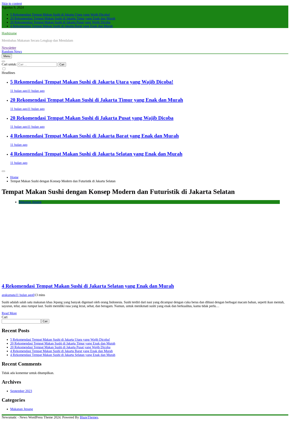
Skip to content (12, 3)
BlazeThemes (89, 417)
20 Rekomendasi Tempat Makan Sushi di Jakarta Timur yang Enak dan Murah (62, 18)
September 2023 (21, 391)
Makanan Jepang (30, 202)
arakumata (8, 295)
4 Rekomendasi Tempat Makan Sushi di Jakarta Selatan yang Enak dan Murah (96, 154)
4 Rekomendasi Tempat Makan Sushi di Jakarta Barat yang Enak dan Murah (61, 26)
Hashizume (9, 33)
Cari (4, 317)
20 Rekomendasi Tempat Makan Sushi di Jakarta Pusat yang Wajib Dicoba (60, 22)
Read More (9, 313)
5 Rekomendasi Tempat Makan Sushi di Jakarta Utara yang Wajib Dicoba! (60, 14)
